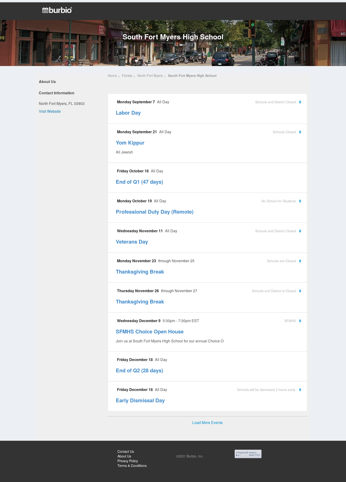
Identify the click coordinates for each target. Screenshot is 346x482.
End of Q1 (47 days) (139, 181)
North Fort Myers (150, 75)
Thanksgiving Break (140, 271)
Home (112, 75)
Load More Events (207, 422)
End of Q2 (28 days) (139, 370)
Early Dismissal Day (140, 400)
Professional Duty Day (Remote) (154, 211)
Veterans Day (132, 241)
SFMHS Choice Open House (150, 331)
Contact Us (125, 451)
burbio (19, 452)
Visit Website (50, 111)
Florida (127, 75)
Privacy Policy (127, 460)
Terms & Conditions (132, 465)
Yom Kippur (130, 142)
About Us (124, 456)
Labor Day (128, 112)
